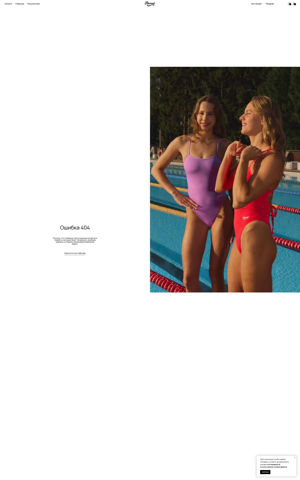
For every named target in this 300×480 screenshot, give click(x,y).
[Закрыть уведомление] (295, 457)
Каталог (8, 3)
